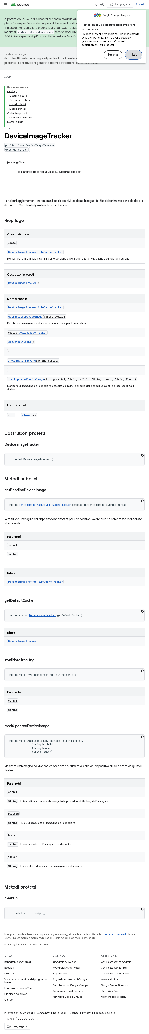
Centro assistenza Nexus (115, 973)
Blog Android (60, 973)
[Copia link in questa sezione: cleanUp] (21, 898)
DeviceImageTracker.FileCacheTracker (35, 252)
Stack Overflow (110, 991)
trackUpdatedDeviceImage (26, 379)
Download (10, 973)
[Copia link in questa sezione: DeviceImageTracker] (43, 445)
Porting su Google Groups (67, 996)
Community (43, 1012)
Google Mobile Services (114, 985)
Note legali (59, 1012)
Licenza (74, 1012)
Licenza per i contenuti (114, 934)
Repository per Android (17, 961)
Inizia (133, 55)
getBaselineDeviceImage (25, 316)
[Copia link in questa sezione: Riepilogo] (27, 221)
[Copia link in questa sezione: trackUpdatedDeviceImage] (53, 726)
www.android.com (111, 979)
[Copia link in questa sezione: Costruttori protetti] (48, 434)
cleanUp (27, 415)
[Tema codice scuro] (142, 455)
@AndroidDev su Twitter (66, 967)
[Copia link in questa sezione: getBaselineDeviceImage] (49, 490)
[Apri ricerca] (95, 4)
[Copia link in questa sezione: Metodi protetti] (40, 887)
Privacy (86, 1012)
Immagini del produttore (18, 988)
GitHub (8, 999)
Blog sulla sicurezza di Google (70, 979)
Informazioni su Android (18, 1012)
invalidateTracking (22, 360)
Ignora (113, 55)
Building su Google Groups (68, 991)
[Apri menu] (5, 4)
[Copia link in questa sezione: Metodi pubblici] (41, 479)
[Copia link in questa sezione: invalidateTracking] (38, 660)
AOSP (7, 76)
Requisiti (9, 967)
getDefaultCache (19, 342)
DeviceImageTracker (22, 283)
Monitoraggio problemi (114, 996)
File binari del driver (15, 993)
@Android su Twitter (64, 961)
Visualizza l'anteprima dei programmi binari (25, 981)
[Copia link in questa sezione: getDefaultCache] (36, 601)
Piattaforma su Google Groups (70, 985)
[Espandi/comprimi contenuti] (31, 87)
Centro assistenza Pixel (114, 967)
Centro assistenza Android (116, 961)
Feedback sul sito (104, 1012)
